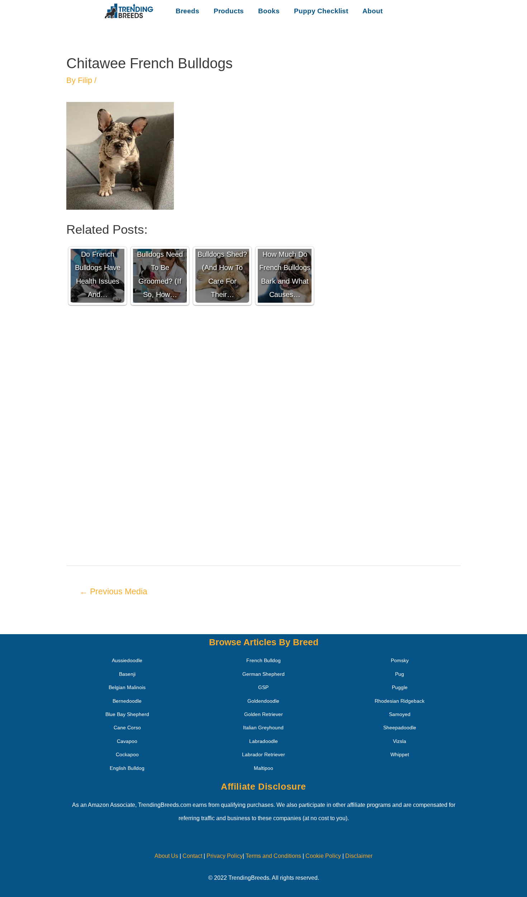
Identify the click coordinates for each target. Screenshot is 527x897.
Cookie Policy (323, 856)
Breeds (187, 11)
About (372, 11)
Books (269, 11)
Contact (191, 856)
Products (229, 11)
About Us (166, 856)
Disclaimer (358, 856)
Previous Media (113, 591)
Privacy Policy (224, 856)
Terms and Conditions (273, 856)
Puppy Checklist (321, 11)
